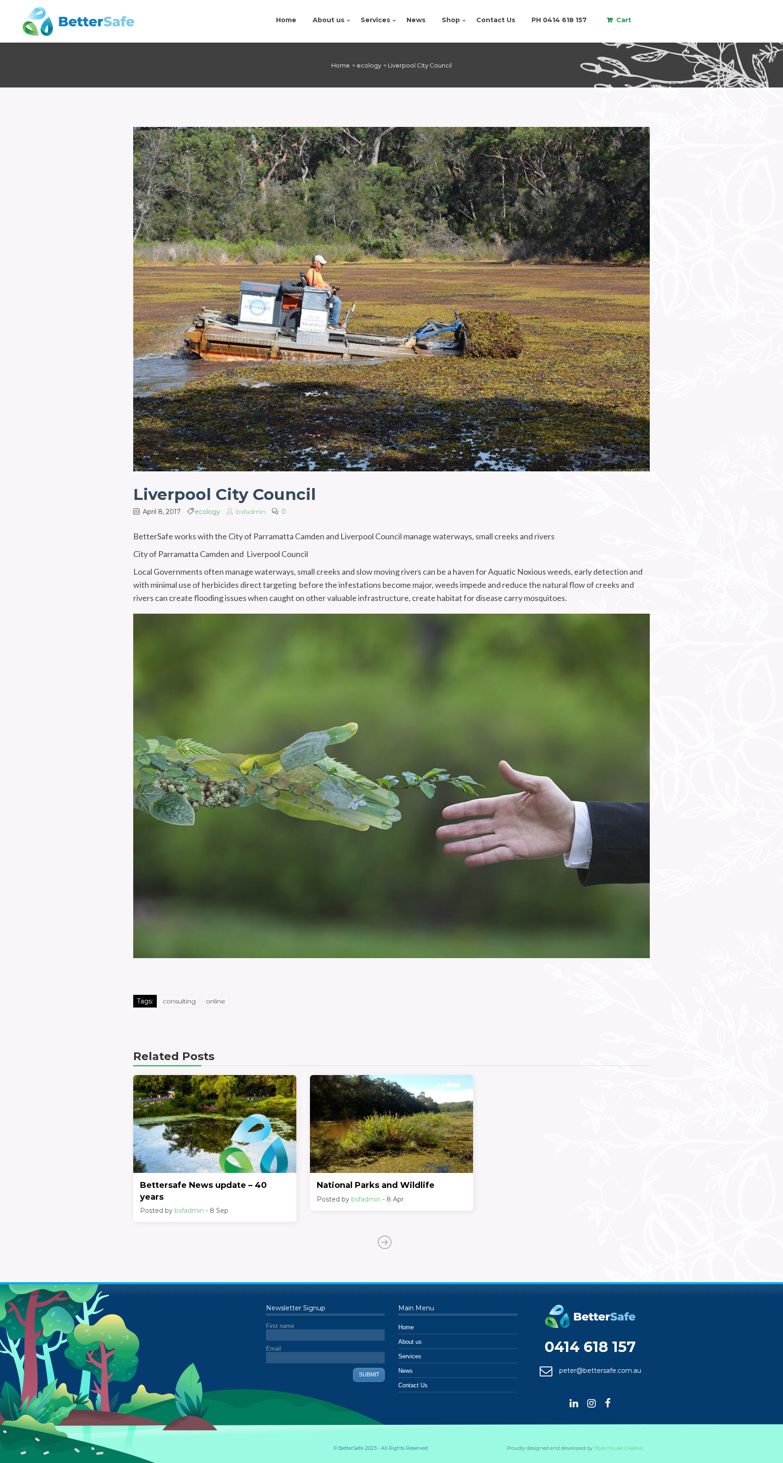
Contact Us (495, 20)
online (215, 1001)
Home (286, 20)
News (415, 20)
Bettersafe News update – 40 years (203, 1190)
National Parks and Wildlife (376, 1185)
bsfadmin (251, 512)
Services (375, 20)
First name (280, 1326)
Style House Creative (618, 1448)
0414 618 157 (590, 1347)
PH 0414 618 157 (559, 20)
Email (273, 1348)
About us (328, 20)
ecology (207, 512)
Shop (451, 20)
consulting (179, 1001)
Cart (623, 20)
